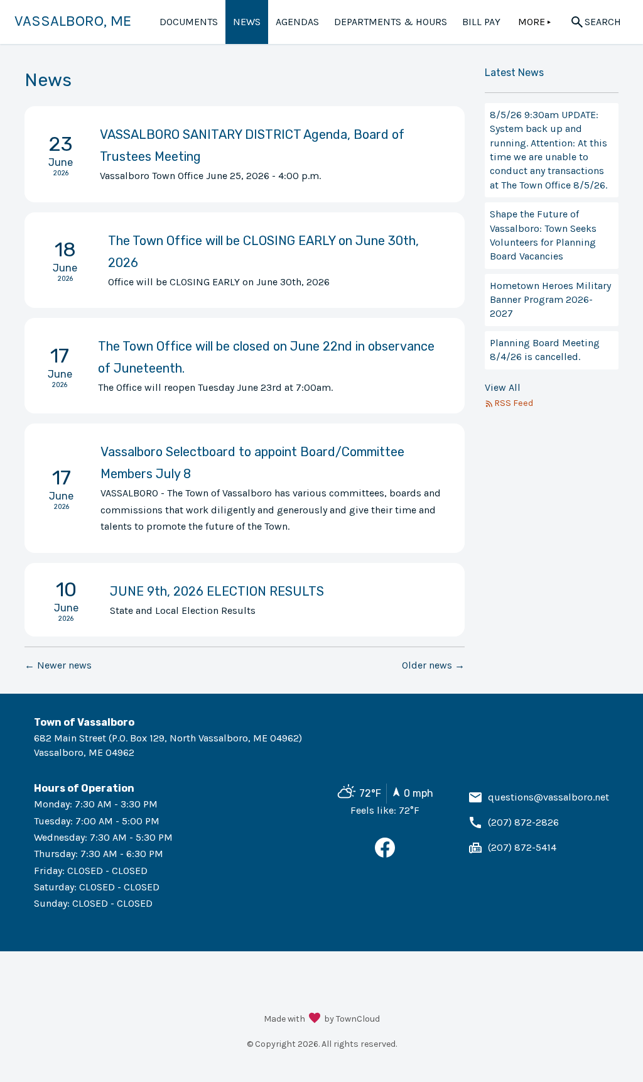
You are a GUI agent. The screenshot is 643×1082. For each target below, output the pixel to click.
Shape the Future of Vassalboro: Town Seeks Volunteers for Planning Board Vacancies (543, 235)
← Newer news (58, 665)
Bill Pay (481, 22)
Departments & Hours (390, 22)
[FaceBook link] (385, 854)
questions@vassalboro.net (548, 797)
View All (503, 387)
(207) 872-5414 (522, 847)
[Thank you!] (314, 1019)
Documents (188, 22)
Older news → (433, 665)
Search (603, 22)
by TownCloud (352, 1019)
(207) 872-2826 (523, 822)
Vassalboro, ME (72, 21)
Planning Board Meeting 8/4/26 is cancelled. (545, 350)
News (247, 22)
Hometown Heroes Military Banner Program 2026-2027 (550, 300)
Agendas (297, 22)
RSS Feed (513, 403)
